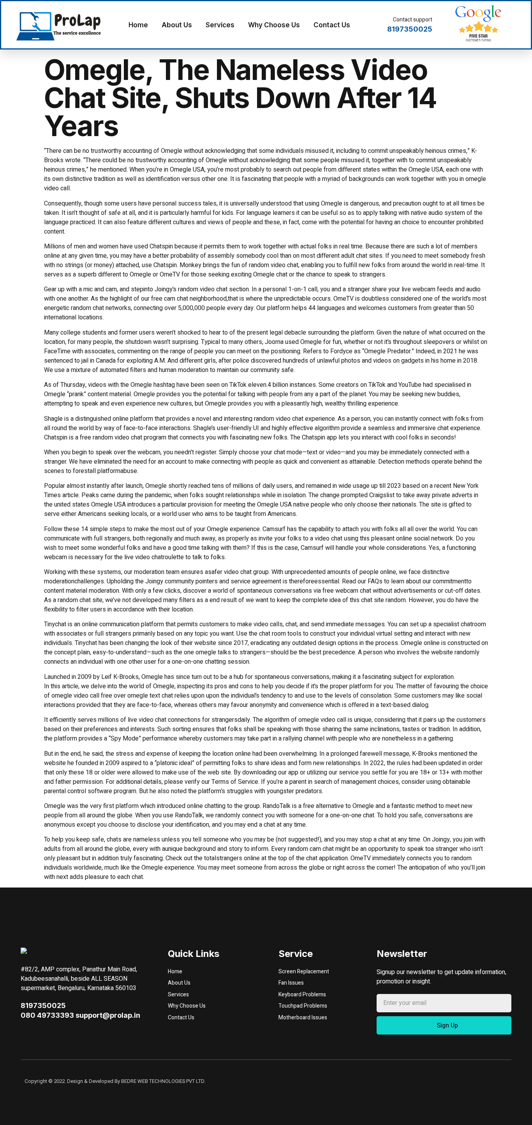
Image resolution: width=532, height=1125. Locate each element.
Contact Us (332, 25)
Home (138, 25)
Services (220, 25)
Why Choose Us (274, 25)
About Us (177, 25)
